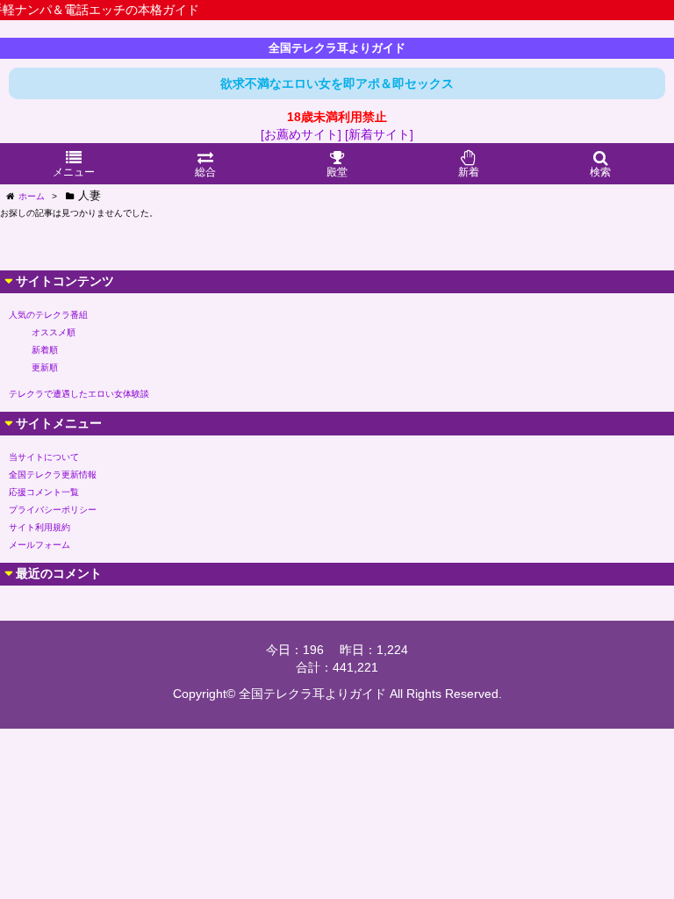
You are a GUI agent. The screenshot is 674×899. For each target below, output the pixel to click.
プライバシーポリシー (53, 509)
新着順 (45, 350)
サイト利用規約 (39, 527)
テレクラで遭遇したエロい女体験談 (79, 394)
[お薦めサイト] (301, 134)
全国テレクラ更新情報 (53, 474)
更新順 (45, 367)
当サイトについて (44, 457)
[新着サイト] (379, 134)
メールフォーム (39, 545)
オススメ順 (53, 332)
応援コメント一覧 (44, 492)
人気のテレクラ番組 (48, 315)
